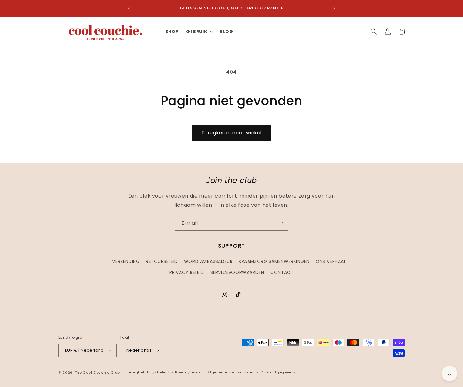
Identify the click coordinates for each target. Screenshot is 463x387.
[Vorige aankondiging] (129, 8)
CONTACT (282, 272)
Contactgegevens (278, 372)
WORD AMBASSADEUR (208, 261)
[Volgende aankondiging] (334, 8)
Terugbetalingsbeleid (148, 372)
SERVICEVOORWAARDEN (237, 272)
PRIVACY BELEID (186, 272)
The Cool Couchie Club (97, 372)
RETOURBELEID (162, 261)
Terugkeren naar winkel (231, 132)
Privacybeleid (188, 372)
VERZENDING (126, 261)
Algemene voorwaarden (231, 372)
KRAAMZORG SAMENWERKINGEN (274, 261)
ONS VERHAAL (331, 261)
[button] (199, 31)
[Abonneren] (281, 223)
